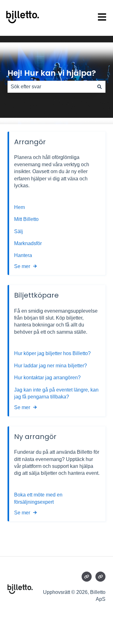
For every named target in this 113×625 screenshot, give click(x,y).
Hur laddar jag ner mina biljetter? (50, 365)
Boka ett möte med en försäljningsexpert (38, 498)
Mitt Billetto (27, 219)
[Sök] (99, 87)
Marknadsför (28, 243)
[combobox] (51, 87)
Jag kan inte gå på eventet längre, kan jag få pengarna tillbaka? (56, 393)
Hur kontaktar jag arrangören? (47, 377)
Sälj (18, 231)
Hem (20, 207)
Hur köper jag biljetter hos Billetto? (52, 353)
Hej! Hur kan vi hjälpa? (52, 73)
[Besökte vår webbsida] (87, 577)
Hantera (23, 255)
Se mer (22, 266)
